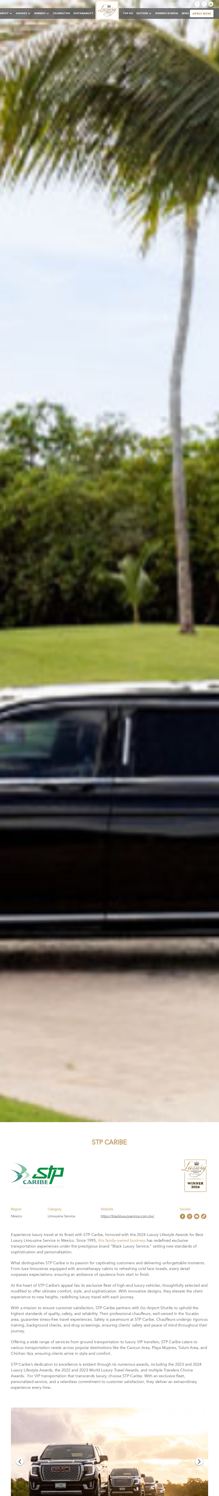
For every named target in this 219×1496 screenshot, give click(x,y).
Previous (20, 1461)
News (185, 13)
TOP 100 (128, 13)
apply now (201, 13)
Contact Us (178, 4)
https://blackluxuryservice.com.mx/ (127, 1216)
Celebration (61, 13)
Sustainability (83, 13)
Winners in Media (166, 13)
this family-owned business (122, 1240)
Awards (21, 13)
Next (199, 1461)
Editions (142, 13)
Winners (40, 13)
